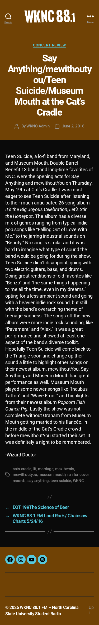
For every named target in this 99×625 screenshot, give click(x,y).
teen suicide (60, 480)
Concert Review (49, 45)
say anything (38, 480)
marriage (45, 468)
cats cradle (22, 468)
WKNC (78, 480)
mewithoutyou (25, 474)
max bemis (64, 468)
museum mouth (52, 474)
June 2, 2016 (73, 126)
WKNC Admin (37, 126)
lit (34, 468)
